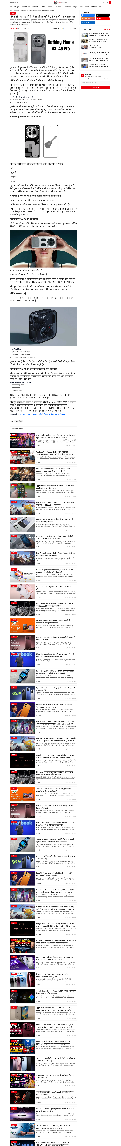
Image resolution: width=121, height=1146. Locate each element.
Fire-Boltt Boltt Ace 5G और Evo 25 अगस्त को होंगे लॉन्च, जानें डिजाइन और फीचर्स (55, 638)
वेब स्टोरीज (58, 7)
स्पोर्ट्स (74, 7)
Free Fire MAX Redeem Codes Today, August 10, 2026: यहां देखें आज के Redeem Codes (55, 554)
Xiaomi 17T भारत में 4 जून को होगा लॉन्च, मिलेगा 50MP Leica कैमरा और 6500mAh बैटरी (55, 1110)
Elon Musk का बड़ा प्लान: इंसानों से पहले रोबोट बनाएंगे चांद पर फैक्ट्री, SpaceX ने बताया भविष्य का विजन (54, 605)
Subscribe (95, 87)
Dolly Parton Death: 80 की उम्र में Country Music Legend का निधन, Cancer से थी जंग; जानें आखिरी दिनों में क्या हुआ (99, 59)
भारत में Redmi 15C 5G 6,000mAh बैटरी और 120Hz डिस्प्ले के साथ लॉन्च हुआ (41, 414)
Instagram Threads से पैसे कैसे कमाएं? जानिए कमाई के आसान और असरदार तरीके (56, 1076)
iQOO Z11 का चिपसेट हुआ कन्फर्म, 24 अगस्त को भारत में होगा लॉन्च (54, 588)
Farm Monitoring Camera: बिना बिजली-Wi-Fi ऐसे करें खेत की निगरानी (99, 34)
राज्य (81, 7)
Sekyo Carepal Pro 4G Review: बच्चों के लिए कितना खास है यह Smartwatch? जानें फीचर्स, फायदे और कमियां (55, 672)
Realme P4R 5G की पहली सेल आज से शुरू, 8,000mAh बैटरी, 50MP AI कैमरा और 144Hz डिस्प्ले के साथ (55, 958)
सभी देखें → (107, 29)
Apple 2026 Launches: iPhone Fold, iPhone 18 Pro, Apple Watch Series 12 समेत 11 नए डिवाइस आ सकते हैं (54, 1009)
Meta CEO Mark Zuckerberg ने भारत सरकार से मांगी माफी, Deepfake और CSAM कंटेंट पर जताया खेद (55, 655)
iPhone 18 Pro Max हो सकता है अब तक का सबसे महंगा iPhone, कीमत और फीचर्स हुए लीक (53, 975)
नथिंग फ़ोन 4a (35, 85)
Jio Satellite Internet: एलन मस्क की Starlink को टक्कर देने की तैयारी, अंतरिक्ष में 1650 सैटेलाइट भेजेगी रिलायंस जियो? (56, 942)
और (100, 7)
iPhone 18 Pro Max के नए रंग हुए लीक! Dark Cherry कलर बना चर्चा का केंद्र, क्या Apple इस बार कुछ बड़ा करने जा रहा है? (54, 1026)
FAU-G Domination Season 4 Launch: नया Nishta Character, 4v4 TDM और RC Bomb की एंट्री (53, 470)
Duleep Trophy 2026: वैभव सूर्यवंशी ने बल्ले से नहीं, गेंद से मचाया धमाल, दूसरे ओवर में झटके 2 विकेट (98, 65)
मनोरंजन (50, 7)
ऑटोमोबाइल (67, 7)
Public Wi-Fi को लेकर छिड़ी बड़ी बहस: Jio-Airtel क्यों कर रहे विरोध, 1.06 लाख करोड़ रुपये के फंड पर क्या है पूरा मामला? (54, 1043)
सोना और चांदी (26, 7)
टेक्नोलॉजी (35, 7)
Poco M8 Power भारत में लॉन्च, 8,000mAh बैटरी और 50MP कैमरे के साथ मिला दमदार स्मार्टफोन (54, 706)
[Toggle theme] (107, 2)
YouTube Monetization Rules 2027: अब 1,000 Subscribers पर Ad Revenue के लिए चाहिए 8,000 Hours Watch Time (54, 453)
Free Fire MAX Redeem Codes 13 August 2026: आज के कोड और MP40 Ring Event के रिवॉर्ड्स (55, 504)
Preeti (39, 530)
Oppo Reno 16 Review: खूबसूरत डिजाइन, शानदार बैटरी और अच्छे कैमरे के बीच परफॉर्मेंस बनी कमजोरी (54, 537)
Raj (39, 446)
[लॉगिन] (110, 2)
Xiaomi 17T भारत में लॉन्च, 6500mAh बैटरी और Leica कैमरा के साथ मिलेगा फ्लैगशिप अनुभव (55, 1059)
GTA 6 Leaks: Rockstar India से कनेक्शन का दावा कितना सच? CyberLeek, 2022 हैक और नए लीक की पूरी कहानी (56, 436)
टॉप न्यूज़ (16, 7)
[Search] (104, 2)
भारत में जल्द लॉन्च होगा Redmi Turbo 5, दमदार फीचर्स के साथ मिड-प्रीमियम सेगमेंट (55, 1093)
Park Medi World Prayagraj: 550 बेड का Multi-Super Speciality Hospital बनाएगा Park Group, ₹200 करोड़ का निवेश (99, 53)
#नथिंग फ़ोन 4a (18, 421)
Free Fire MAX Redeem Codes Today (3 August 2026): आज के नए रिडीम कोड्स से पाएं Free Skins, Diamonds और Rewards (55, 723)
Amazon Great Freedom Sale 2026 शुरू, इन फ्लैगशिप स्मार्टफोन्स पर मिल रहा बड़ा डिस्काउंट (53, 621)
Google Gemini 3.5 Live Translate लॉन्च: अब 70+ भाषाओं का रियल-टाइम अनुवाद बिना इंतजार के (56, 992)
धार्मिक (43, 7)
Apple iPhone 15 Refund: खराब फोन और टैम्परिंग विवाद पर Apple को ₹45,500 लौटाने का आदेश (55, 487)
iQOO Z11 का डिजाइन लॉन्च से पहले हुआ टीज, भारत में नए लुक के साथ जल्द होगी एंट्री (55, 689)
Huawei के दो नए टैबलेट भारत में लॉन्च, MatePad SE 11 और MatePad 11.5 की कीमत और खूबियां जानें (54, 571)
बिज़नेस (87, 7)
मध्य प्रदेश (94, 7)
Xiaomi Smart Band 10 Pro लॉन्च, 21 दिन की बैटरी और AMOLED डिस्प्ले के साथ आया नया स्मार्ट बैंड (53, 1127)
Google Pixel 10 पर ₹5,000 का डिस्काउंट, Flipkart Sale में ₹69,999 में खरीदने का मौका (54, 520)
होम (11, 7)
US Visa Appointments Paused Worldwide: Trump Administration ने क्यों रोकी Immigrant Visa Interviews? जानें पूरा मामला (98, 47)
